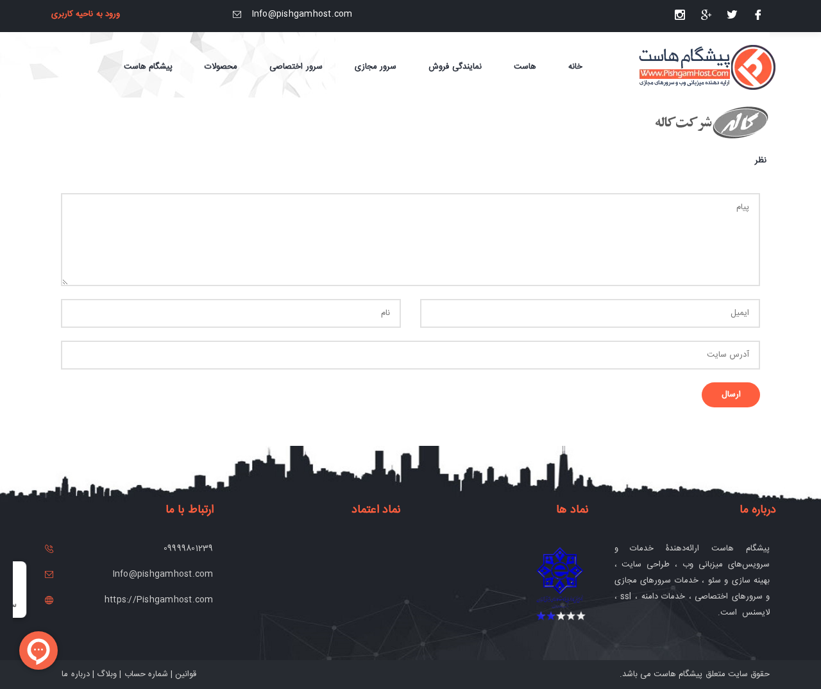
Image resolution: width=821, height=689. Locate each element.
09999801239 (189, 548)
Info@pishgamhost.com (302, 14)
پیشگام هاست (678, 674)
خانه (575, 67)
